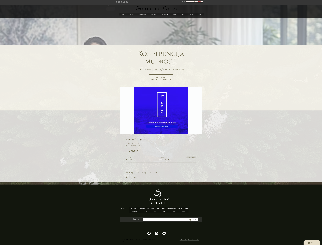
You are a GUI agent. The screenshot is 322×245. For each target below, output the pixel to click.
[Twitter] (127, 2)
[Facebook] (124, 2)
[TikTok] (122, 2)
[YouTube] (116, 2)
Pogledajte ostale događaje (161, 79)
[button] (174, 14)
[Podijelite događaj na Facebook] (126, 177)
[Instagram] (119, 2)
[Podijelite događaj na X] (130, 177)
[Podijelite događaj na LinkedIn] (135, 177)
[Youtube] (164, 233)
